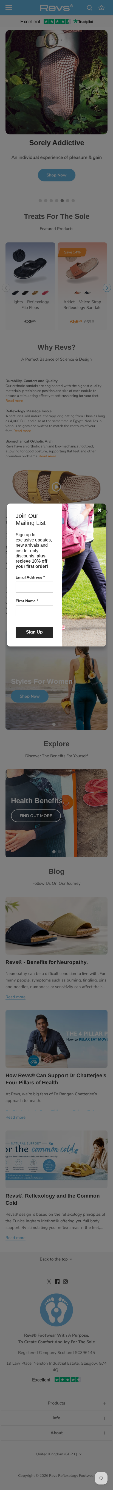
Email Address (30, 577)
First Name (27, 601)
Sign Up (34, 632)
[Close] (99, 510)
